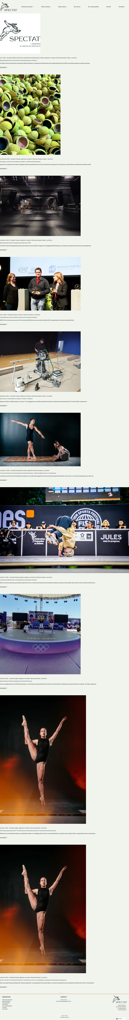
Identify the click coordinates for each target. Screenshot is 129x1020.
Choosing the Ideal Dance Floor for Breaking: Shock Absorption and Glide (18, 580)
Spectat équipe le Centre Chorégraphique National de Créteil (15, 243)
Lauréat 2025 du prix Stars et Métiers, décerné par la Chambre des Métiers (18, 317)
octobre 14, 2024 (4, 577)
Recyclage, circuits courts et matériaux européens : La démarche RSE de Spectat (20, 161)
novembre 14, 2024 (4, 470)
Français (42, 58)
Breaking (14, 58)
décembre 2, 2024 (4, 396)
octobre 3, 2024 (4, 977)
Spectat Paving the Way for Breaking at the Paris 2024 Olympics (16, 681)
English (22, 577)
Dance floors (20, 58)
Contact (108, 6)
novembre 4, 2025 (4, 240)
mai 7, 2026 (3, 58)
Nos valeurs (77, 6)
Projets (68, 58)
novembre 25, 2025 (4, 159)
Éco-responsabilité (93, 6)
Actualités (121, 6)
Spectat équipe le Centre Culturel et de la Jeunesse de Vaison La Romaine (18, 60)
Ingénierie (47, 58)
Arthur (74, 58)
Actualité (9, 58)
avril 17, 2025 (3, 314)
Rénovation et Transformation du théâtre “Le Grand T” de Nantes (16, 398)
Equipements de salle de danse (31, 58)
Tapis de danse (62, 6)
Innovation (53, 58)
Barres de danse (45, 6)
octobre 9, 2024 (4, 678)
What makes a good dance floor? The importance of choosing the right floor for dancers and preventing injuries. (28, 830)
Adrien (49, 396)
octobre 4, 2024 (4, 828)
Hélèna (37, 314)
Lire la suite (3, 67)
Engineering (19, 470)
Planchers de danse (27, 6)
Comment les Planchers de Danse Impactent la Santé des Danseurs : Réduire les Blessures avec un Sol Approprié (28, 473)
